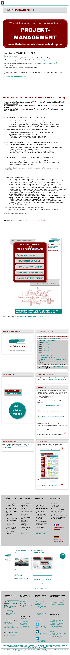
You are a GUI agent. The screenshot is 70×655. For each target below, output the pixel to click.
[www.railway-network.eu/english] (56, 526)
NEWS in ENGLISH (47, 341)
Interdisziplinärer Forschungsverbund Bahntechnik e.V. (18, 645)
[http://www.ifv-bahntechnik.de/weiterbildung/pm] (35, 47)
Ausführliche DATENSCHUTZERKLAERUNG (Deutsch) (43, 647)
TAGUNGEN (45, 343)
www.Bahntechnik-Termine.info (40, 607)
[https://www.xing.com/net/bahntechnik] (39, 405)
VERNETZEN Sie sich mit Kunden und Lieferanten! (42, 533)
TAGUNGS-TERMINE (13, 600)
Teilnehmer (63, 362)
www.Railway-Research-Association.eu (11, 627)
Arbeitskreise (45, 351)
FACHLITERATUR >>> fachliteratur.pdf (57, 640)
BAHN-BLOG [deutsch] (28, 603)
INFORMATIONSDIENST (57, 366)
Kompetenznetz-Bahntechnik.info (42, 583)
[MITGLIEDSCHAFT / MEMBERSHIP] (21, 566)
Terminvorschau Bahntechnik (50, 450)
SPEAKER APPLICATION (24, 624)
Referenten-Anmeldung (58, 600)
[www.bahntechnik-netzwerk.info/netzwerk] (42, 570)
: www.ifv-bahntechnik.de (54, 336)
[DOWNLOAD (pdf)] (57, 63)
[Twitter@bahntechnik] (37, 626)
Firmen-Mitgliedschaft (21, 578)
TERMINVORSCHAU (48, 359)
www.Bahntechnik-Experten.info (40, 614)
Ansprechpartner (47, 353)
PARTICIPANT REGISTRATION (24, 627)
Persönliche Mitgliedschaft (18, 575)
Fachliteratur (45, 345)
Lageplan (12, 635)
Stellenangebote (47, 355)
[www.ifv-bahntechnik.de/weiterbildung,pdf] (35, 313)
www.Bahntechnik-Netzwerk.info (40, 604)
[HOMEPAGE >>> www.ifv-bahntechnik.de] (18, 348)
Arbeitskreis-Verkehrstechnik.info (42, 575)
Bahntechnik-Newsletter (58, 604)
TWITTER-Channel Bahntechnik (40, 627)
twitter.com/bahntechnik (57, 379)
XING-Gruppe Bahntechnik (52, 405)
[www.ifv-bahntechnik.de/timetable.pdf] (62, 450)
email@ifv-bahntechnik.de (16, 76)
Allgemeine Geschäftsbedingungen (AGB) (41, 646)
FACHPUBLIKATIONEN (10, 606)
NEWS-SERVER (26, 621)
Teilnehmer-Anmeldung (58, 602)
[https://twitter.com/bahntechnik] (39, 411)
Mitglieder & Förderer (48, 357)
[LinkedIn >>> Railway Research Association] (37, 640)
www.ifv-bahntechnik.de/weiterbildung (31, 60)
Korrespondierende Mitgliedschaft (20, 570)
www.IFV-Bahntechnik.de (8, 623)
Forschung (45, 347)
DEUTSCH (50, 338)
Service (43, 349)
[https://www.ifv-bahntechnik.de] (56, 538)
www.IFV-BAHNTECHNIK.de (40, 601)
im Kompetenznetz (8, 610)
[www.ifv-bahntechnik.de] (8, 560)
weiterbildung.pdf (49, 63)
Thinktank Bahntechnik (39, 588)
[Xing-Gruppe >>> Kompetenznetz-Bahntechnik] (37, 633)
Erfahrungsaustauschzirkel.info (42, 579)
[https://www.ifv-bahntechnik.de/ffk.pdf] (65, 434)
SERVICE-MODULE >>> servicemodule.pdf (57, 637)
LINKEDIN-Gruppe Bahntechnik (53, 416)
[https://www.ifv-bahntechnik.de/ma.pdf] (58, 430)
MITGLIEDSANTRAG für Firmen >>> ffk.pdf (57, 624)
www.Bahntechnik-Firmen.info (40, 610)
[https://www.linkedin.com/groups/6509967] (39, 416)
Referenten (52, 362)
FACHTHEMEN (11, 603)
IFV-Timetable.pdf (53, 485)
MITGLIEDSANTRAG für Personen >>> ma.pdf (57, 621)
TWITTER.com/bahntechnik (52, 411)
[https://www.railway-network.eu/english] (55, 341)
